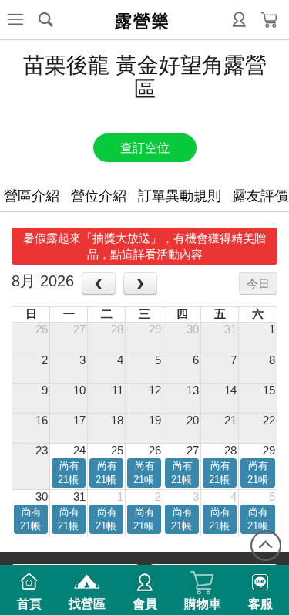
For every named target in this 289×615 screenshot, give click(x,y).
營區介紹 (31, 196)
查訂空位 (145, 147)
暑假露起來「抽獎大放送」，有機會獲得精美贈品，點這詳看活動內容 (144, 246)
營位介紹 (98, 196)
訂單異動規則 (179, 196)
